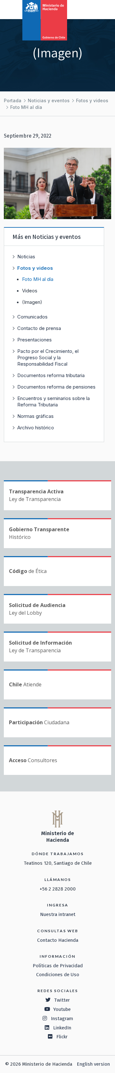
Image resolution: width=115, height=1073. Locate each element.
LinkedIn (62, 1028)
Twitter (62, 1000)
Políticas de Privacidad (58, 966)
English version (93, 1064)
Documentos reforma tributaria (51, 375)
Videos (29, 291)
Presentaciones (34, 340)
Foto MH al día (26, 107)
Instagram (62, 1018)
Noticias (26, 257)
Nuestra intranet (57, 914)
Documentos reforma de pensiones (56, 387)
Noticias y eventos (49, 100)
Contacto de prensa (39, 328)
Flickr (62, 1037)
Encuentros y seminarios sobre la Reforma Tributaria (53, 401)
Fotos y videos (92, 100)
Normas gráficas (35, 416)
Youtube (62, 1009)
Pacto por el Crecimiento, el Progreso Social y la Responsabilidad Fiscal (48, 357)
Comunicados (32, 317)
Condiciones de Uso (57, 974)
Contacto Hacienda (57, 940)
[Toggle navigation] (84, 9)
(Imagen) (32, 302)
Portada (12, 100)
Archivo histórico (35, 428)
